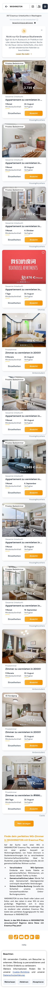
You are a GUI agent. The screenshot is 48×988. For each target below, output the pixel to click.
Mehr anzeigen (24, 823)
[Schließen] (42, 30)
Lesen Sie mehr (23, 54)
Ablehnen (24, 982)
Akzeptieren (38, 982)
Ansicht (34, 113)
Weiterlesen (9, 982)
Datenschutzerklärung (14, 975)
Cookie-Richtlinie (21, 972)
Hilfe (24, 944)
